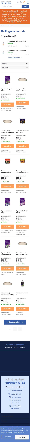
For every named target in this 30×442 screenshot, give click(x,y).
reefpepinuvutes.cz (16, 406)
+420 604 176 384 (16, 397)
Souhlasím (22, 437)
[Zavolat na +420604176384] (18, 2)
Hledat (25, 6)
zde (23, 433)
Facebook (16, 403)
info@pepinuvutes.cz (16, 390)
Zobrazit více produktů (14, 57)
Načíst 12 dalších (13, 322)
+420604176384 (16, 393)
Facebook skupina (16, 400)
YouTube (16, 408)
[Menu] (28, 2)
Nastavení (8, 437)
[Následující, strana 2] (15, 329)
